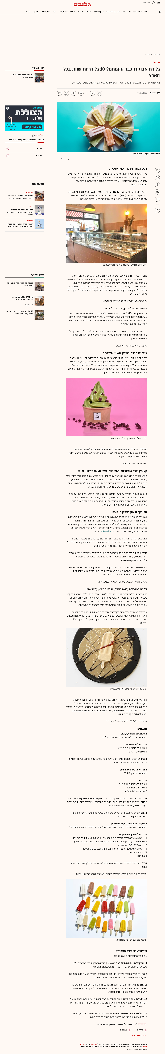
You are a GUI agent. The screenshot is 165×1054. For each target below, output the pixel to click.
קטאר (31, 207)
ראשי (146, 12)
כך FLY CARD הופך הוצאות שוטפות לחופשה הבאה (22, 298)
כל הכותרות (126, 12)
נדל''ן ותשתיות (99, 12)
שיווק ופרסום (45, 12)
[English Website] (160, 11)
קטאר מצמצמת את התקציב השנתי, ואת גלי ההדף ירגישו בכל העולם (20, 212)
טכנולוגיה (80, 12)
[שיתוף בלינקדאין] (157, 192)
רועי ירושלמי (155, 93)
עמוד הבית (156, 54)
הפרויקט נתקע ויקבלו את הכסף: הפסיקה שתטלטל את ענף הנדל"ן (20, 225)
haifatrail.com (107, 531)
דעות (54, 12)
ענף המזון (29, 192)
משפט (88, 12)
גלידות (157, 62)
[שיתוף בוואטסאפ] (66, 93)
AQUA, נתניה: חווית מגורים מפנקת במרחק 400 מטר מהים (19, 312)
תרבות (28, 12)
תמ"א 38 (30, 221)
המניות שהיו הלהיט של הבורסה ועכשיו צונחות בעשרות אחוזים (20, 197)
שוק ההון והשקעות (113, 12)
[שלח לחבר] (157, 199)
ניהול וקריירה (63, 12)
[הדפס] (99, 93)
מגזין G (35, 12)
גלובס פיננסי (137, 12)
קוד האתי (93, 1044)
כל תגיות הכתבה (140, 1035)
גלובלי (72, 12)
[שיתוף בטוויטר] (59, 93)
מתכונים (123, 1030)
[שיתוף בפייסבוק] (73, 93)
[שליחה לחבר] (81, 93)
